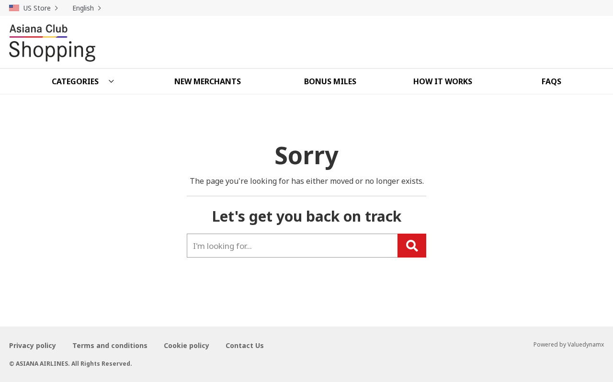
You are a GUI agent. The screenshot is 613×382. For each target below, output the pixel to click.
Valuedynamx (586, 344)
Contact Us (245, 345)
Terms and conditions (110, 345)
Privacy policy (32, 345)
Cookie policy (186, 345)
